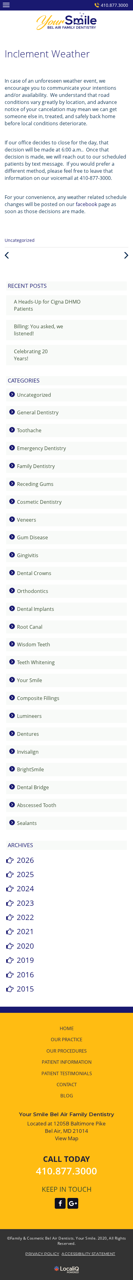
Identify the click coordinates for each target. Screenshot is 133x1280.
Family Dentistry (36, 466)
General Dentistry (37, 412)
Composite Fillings (38, 698)
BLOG (66, 1095)
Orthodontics (32, 591)
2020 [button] (25, 946)
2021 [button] (25, 931)
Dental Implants (35, 609)
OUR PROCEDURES (66, 1051)
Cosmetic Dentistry (39, 502)
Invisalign (28, 751)
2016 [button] (25, 974)
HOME (67, 1028)
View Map (66, 1138)
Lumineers (29, 716)
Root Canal (29, 626)
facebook (86, 204)
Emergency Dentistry (41, 448)
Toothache (29, 430)
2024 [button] (25, 888)
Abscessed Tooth (36, 805)
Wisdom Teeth (33, 644)
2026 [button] (25, 860)
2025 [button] (25, 874)
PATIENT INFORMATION (67, 1062)
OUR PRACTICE (66, 1039)
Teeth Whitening (36, 662)
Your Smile (29, 680)
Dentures (28, 734)
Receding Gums (35, 484)
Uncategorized (20, 240)
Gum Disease (32, 537)
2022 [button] (25, 917)
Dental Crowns (34, 573)
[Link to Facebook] (60, 1203)
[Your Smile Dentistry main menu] (6, 4)
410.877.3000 (114, 5)
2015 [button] (25, 989)
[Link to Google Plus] (72, 1203)
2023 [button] (25, 903)
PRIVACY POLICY (42, 1253)
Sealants (27, 823)
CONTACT (67, 1084)
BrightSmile (30, 769)
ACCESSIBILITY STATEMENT (88, 1253)
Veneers (26, 519)
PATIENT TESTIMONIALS (66, 1073)
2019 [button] (25, 960)
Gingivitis (27, 555)
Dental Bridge (33, 787)
